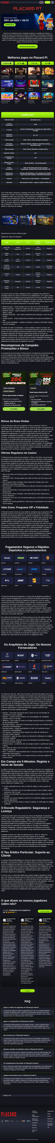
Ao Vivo (19, 63)
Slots (46, 63)
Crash (33, 63)
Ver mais (27, 990)
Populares (6, 63)
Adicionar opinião (45, 911)
